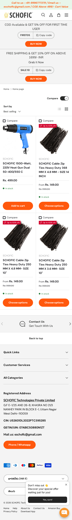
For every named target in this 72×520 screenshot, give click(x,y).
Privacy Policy (10, 511)
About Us (25, 508)
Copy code (45, 35)
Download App (28, 511)
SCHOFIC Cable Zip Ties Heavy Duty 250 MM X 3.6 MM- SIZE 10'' (53, 267)
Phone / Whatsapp (20, 444)
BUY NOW (36, 43)
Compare (52, 98)
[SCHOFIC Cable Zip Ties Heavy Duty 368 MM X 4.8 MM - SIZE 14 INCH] (54, 139)
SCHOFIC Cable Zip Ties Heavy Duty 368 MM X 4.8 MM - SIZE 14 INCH (54, 170)
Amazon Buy (54, 508)
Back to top (36, 338)
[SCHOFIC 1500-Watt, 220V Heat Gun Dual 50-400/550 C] (18, 139)
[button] (59, 15)
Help (15, 508)
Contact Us (39, 508)
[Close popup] (66, 485)
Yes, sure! (47, 499)
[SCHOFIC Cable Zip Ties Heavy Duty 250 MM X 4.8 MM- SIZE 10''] (18, 236)
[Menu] (66, 15)
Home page (18, 89)
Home (6, 89)
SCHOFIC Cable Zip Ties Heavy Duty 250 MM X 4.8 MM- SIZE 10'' (17, 266)
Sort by (7, 106)
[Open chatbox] (64, 513)
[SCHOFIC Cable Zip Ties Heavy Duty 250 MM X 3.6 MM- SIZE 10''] (54, 236)
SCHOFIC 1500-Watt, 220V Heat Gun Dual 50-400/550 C (17, 168)
